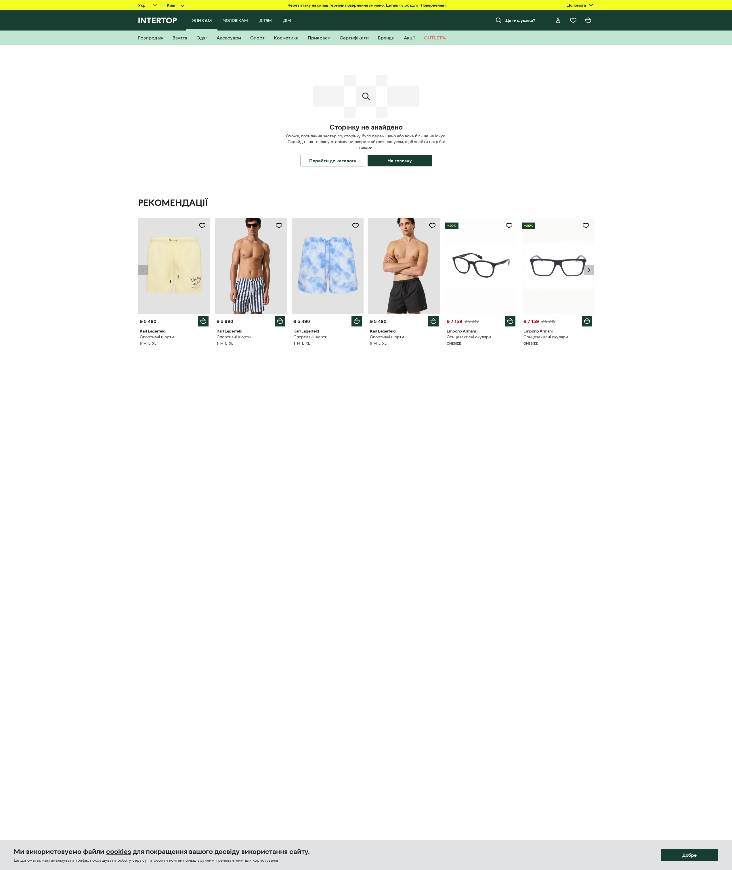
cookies (118, 851)
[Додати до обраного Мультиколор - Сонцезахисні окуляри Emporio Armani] (509, 225)
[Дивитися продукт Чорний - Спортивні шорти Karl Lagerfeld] (404, 266)
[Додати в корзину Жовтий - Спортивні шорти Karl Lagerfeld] (203, 321)
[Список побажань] (573, 20)
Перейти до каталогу (332, 160)
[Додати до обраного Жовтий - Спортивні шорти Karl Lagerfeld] (202, 225)
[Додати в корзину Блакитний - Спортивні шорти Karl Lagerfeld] (356, 321)
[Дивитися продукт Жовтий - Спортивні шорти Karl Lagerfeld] (174, 266)
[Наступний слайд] (589, 270)
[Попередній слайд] (143, 270)
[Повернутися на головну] (157, 20)
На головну (399, 160)
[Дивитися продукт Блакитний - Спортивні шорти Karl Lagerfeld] (328, 266)
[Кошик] (588, 20)
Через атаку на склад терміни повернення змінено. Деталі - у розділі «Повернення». (368, 5)
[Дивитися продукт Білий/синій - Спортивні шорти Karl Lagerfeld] (251, 266)
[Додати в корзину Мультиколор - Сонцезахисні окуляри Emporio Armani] (510, 321)
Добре (689, 855)
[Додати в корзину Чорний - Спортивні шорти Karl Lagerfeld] (433, 321)
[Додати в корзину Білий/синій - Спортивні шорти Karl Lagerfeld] (280, 321)
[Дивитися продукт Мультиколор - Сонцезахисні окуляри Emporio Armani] (481, 266)
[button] (143, 270)
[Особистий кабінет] (558, 20)
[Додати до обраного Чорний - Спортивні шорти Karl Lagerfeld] (432, 225)
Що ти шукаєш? (519, 20)
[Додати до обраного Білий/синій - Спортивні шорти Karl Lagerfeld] (279, 225)
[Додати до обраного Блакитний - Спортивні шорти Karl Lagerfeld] (355, 225)
